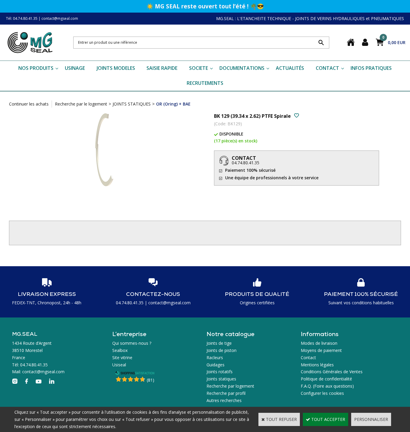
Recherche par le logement (81, 104)
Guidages (216, 365)
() (150, 380)
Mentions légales (317, 365)
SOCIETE (198, 68)
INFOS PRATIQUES (371, 68)
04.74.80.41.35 (245, 162)
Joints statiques (221, 379)
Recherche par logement (230, 386)
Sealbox (120, 350)
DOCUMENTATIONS (241, 68)
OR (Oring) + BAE (173, 104)
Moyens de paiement (321, 350)
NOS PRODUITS (35, 68)
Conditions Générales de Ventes (332, 371)
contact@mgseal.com (59, 18)
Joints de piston (222, 350)
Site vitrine (122, 357)
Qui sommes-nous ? (131, 343)
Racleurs (215, 357)
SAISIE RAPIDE (161, 68)
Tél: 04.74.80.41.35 (22, 18)
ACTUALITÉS (290, 68)
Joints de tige (219, 343)
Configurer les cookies (322, 393)
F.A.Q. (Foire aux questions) (327, 386)
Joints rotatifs (220, 371)
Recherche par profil (226, 393)
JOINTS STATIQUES (132, 104)
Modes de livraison (319, 343)
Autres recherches (224, 400)
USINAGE (75, 68)
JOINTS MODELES (116, 68)
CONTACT (327, 68)
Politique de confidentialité (326, 379)
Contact (308, 357)
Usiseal (119, 365)
